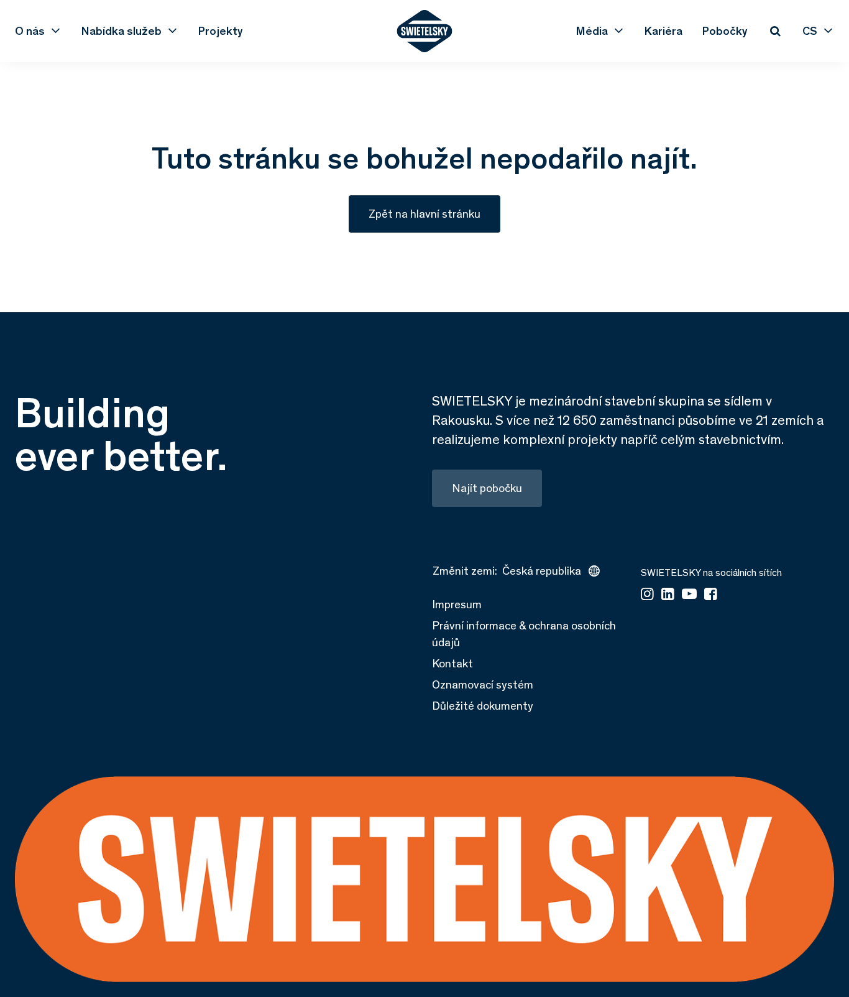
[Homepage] (424, 31)
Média (592, 31)
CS (809, 31)
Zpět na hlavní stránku (424, 213)
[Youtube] (689, 595)
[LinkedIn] (667, 595)
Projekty (220, 31)
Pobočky (725, 31)
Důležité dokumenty (482, 705)
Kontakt (452, 663)
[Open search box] (775, 31)
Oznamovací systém (482, 684)
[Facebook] (710, 595)
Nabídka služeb (121, 31)
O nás (30, 31)
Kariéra (663, 31)
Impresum (457, 604)
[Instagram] (647, 595)
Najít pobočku (487, 488)
